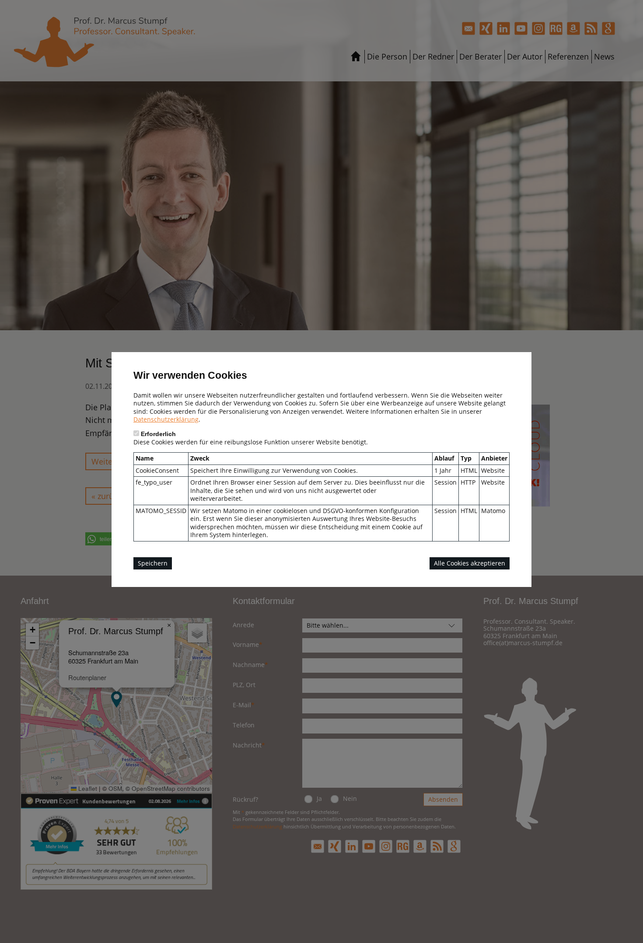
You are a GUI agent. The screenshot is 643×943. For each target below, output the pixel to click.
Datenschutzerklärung (166, 419)
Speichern (153, 563)
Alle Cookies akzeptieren (469, 563)
